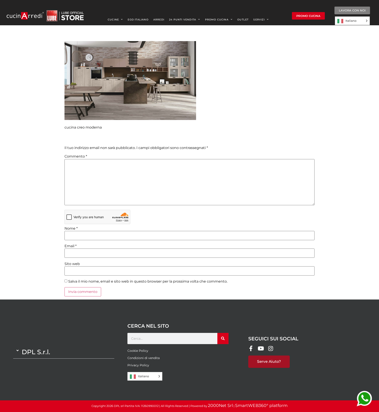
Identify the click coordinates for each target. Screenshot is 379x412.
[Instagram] (271, 348)
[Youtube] (261, 348)
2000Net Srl (220, 405)
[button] (63, 352)
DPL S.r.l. (36, 352)
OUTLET (242, 19)
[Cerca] (223, 338)
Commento (75, 156)
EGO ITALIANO (138, 19)
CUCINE (113, 19)
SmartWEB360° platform (261, 405)
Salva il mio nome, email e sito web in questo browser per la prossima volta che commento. (147, 281)
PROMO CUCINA (217, 19)
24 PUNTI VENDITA (182, 19)
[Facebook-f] (251, 348)
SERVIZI (259, 19)
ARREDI (158, 19)
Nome (71, 228)
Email (70, 246)
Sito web (72, 264)
